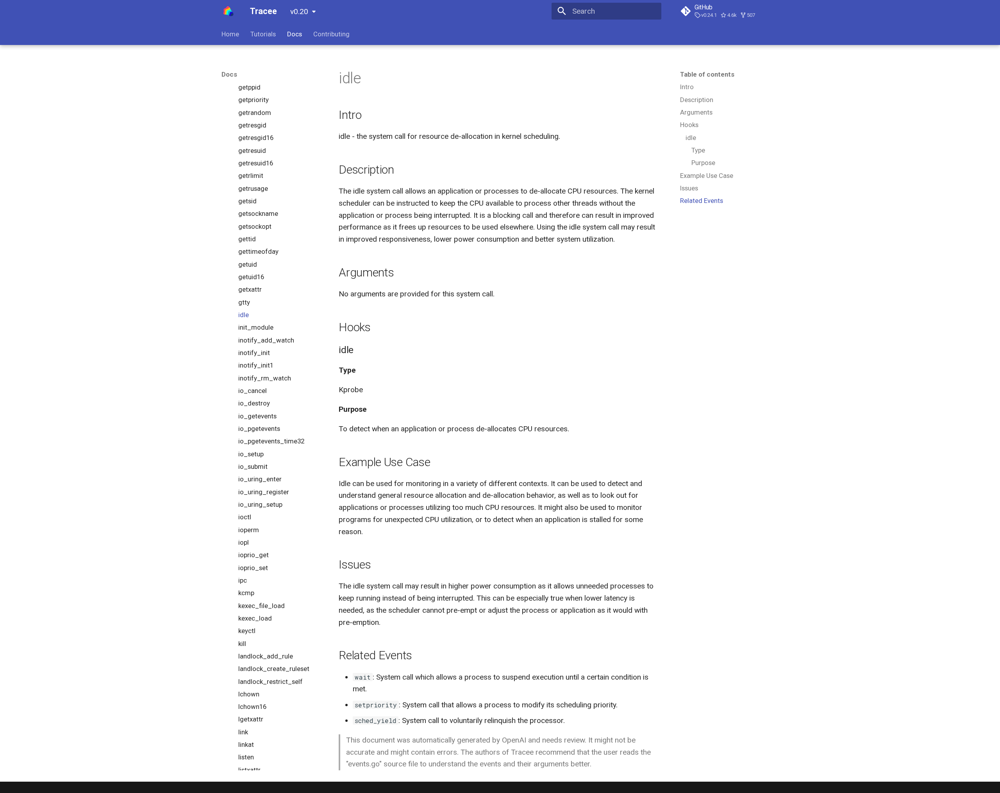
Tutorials (263, 34)
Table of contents (707, 74)
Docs (294, 34)
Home (230, 34)
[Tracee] (228, 11)
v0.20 (299, 11)
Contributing (331, 34)
